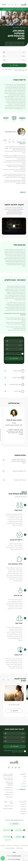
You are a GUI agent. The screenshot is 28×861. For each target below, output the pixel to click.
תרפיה (24, 781)
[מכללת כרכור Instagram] (15, 767)
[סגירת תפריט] (26, 4)
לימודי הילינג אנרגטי (8, 790)
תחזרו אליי (15, 65)
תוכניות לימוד (23, 811)
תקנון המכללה (19, 848)
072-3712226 (7, 836)
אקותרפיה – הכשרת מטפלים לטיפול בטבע (8, 775)
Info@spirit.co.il (19, 836)
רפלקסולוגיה (23, 774)
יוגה (25, 779)
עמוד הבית (22, 27)
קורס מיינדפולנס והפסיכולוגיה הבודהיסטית (9, 784)
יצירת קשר (4, 4)
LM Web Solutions (17, 855)
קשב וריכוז (23, 786)
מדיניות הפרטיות (8, 69)
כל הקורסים (23, 813)
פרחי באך (24, 783)
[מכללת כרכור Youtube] (19, 767)
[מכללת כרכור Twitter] (8, 767)
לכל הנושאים (22, 789)
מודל (9, 4)
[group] (14, 700)
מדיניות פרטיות (24, 845)
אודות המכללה (22, 801)
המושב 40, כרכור (19, 830)
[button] (14, 461)
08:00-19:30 (8, 840)
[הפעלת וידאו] (14, 226)
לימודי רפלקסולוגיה (8, 794)
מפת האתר (9, 845)
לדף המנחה (22, 192)
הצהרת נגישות (16, 845)
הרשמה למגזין (15, 823)
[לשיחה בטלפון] (12, 4)
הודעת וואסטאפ (6, 830)
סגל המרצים (23, 804)
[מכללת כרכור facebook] (12, 767)
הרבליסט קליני (9, 797)
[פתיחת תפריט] (16, 4)
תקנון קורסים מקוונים (10, 848)
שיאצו (24, 776)
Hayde (14, 852)
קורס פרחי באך (9, 792)
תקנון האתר (23, 809)
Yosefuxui (17, 859)
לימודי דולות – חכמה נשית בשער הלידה (8, 779)
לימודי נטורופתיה (9, 787)
